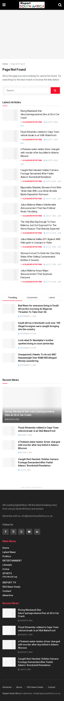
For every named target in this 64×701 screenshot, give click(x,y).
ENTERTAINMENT (12, 560)
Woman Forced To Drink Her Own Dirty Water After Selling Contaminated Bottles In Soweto (40, 257)
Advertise (7, 595)
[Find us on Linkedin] (37, 532)
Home (5, 64)
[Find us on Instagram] (21, 532)
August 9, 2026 (51, 122)
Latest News (9, 552)
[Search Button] (60, 5)
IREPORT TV (9, 582)
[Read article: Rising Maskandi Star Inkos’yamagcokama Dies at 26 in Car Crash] (10, 115)
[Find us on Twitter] (13, 532)
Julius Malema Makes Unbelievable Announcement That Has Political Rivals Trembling (38, 208)
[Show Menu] (4, 5)
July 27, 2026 (50, 181)
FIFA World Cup (9, 577)
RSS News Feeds (11, 587)
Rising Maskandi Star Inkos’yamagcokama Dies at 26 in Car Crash (40, 114)
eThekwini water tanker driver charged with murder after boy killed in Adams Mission (40, 153)
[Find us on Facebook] (5, 532)
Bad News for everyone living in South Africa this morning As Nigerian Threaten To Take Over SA (38, 308)
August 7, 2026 (51, 140)
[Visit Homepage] (32, 5)
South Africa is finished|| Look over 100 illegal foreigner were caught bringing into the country (39, 326)
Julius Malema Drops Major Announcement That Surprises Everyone (36, 274)
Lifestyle (7, 565)
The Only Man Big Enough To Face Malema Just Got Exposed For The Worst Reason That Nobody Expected (40, 225)
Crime (5, 569)
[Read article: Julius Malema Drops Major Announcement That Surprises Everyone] (10, 275)
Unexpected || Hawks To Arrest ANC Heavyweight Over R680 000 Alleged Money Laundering (37, 357)
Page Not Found (18, 64)
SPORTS (7, 573)
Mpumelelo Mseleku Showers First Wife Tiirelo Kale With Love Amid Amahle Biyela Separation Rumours (41, 191)
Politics (6, 556)
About (19, 687)
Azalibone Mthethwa (32, 122)
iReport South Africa (11, 693)
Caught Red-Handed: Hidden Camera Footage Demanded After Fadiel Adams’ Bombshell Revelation (39, 173)
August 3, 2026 (51, 160)
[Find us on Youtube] (29, 532)
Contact (6, 591)
